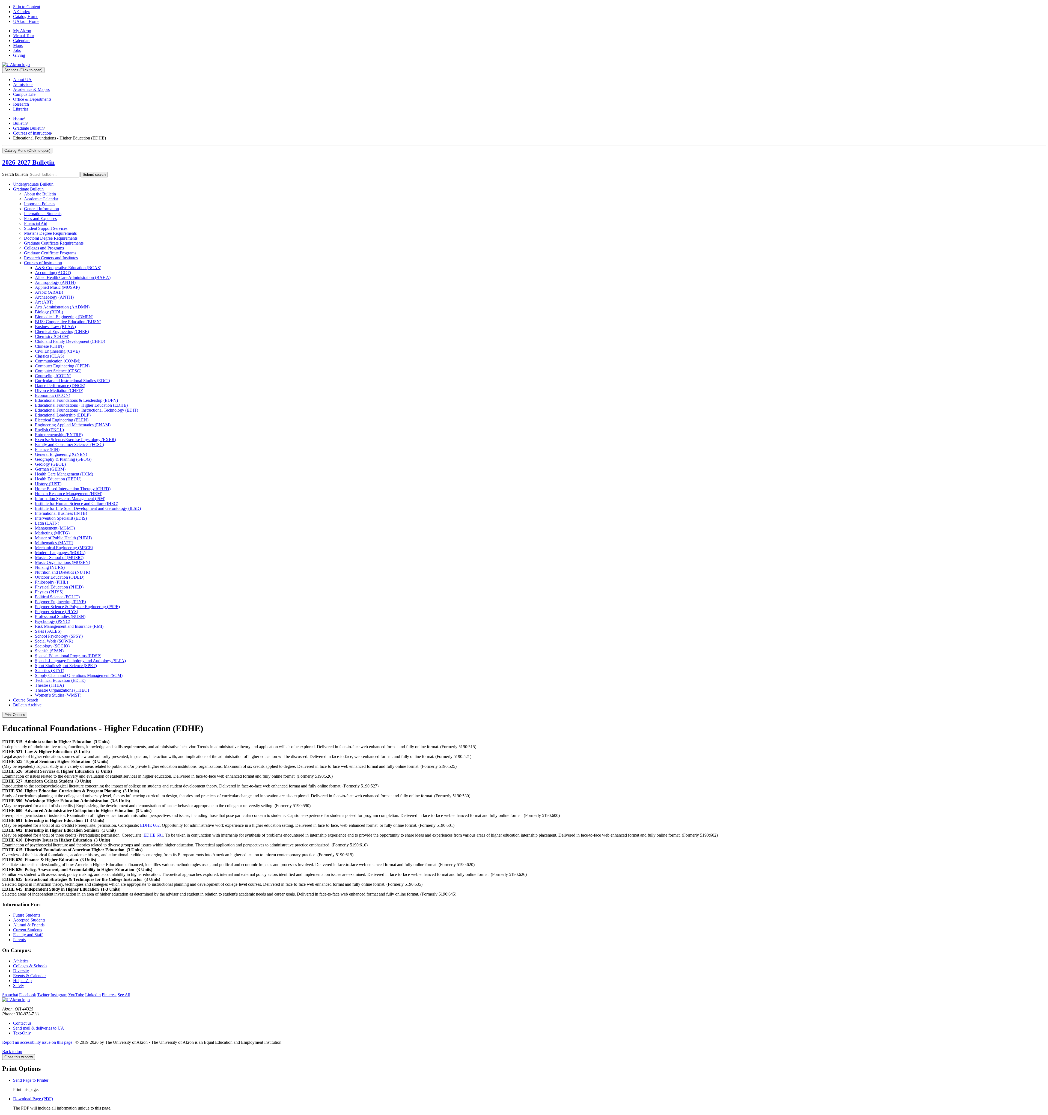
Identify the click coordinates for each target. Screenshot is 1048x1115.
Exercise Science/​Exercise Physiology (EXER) (75, 439)
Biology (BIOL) (49, 312)
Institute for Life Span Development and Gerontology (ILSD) (88, 508)
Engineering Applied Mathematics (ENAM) (73, 425)
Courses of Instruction (32, 133)
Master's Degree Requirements (50, 233)
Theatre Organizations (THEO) (62, 690)
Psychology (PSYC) (52, 621)
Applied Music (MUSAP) (57, 287)
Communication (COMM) (57, 361)
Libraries (20, 109)
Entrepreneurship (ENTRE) (59, 434)
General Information (41, 208)
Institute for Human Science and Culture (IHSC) (76, 503)
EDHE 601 (153, 835)
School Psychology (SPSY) (59, 636)
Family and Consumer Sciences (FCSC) (69, 444)
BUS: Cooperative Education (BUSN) (68, 321)
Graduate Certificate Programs (50, 253)
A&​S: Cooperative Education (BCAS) (68, 267)
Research (21, 104)
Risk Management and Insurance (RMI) (69, 626)
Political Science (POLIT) (57, 596)
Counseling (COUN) (53, 375)
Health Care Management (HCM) (64, 474)
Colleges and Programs (44, 248)
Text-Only (22, 1033)
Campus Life (24, 94)
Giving (19, 55)
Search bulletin (15, 174)
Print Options (14, 715)
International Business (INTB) (61, 513)
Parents (19, 939)
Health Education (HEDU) (58, 479)
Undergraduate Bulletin (33, 184)
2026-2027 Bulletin (28, 162)
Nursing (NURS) (50, 567)
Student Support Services (45, 228)
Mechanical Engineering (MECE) (64, 547)
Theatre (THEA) (49, 685)
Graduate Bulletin (28, 128)
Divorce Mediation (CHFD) (59, 390)
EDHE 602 (150, 825)
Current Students (27, 929)
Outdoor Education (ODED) (59, 577)
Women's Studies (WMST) (58, 695)
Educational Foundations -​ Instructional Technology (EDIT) (86, 410)
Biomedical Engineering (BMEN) (64, 316)
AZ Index (21, 11)
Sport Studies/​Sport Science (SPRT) (66, 665)
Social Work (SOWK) (54, 641)
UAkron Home (26, 21)
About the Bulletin (40, 194)
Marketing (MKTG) (52, 533)
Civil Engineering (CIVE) (57, 351)
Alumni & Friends (28, 925)
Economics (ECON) (52, 395)
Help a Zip (22, 980)
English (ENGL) (49, 429)
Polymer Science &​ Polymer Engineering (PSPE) (77, 606)
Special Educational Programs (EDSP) (68, 655)
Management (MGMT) (55, 528)
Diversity (21, 970)
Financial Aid (35, 223)
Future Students (26, 915)
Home (18, 118)
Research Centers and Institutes (51, 257)
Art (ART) (44, 302)
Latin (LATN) (47, 523)
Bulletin (20, 123)
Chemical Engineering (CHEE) (62, 331)
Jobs (17, 50)
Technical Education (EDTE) (60, 680)
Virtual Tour (23, 35)
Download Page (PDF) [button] (33, 1098)
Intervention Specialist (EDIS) (61, 518)
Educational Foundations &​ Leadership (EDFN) (76, 400)
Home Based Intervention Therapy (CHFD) (73, 488)
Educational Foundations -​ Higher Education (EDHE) (81, 405)
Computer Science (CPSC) (58, 370)
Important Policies (39, 203)
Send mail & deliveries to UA (38, 1028)
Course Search (25, 700)
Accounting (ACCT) (53, 272)
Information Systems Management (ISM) (70, 498)
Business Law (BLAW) (55, 326)
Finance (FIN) (47, 449)
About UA (22, 79)
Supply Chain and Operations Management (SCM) (79, 675)
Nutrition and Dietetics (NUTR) (62, 572)
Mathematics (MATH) (54, 542)
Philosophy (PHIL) (51, 582)
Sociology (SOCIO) (52, 646)
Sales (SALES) (48, 631)
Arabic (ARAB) (49, 292)
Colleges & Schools (30, 966)
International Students (42, 213)
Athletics (20, 961)
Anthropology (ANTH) (55, 282)
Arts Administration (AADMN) (62, 307)
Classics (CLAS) (49, 356)
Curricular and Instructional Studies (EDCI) (72, 380)
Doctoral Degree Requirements (51, 238)
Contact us (22, 1023)
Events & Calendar (29, 975)
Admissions (23, 84)
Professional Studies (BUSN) (60, 616)
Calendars (21, 40)
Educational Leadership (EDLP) (63, 415)
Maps (18, 45)
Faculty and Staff (28, 934)
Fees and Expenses (40, 218)
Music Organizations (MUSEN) (62, 562)
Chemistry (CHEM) (52, 336)
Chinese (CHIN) (49, 346)
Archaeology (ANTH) (54, 297)
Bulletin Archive (27, 705)
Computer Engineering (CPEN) (62, 366)
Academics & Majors (31, 89)
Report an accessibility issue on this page (37, 1042)
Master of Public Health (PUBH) (63, 538)
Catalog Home (25, 16)
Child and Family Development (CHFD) (70, 341)
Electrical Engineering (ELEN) (61, 420)
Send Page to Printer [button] (30, 1080)
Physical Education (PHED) (59, 587)
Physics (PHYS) (49, 592)
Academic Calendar (41, 199)
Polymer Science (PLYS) (56, 611)
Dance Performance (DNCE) (60, 385)
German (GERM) (50, 469)
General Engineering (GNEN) (61, 454)
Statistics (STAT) (49, 670)
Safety (18, 985)
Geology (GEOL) (50, 464)
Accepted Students (29, 920)
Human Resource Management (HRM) (68, 493)
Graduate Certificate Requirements (54, 243)
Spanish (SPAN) (49, 651)
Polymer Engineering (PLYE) (60, 601)
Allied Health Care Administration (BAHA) (73, 277)
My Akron (22, 30)
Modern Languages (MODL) (60, 552)
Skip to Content (26, 6)
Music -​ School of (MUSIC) (59, 557)
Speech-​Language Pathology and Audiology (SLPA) (80, 660)
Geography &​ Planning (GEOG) (63, 459)
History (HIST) (48, 483)
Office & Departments (32, 99)
